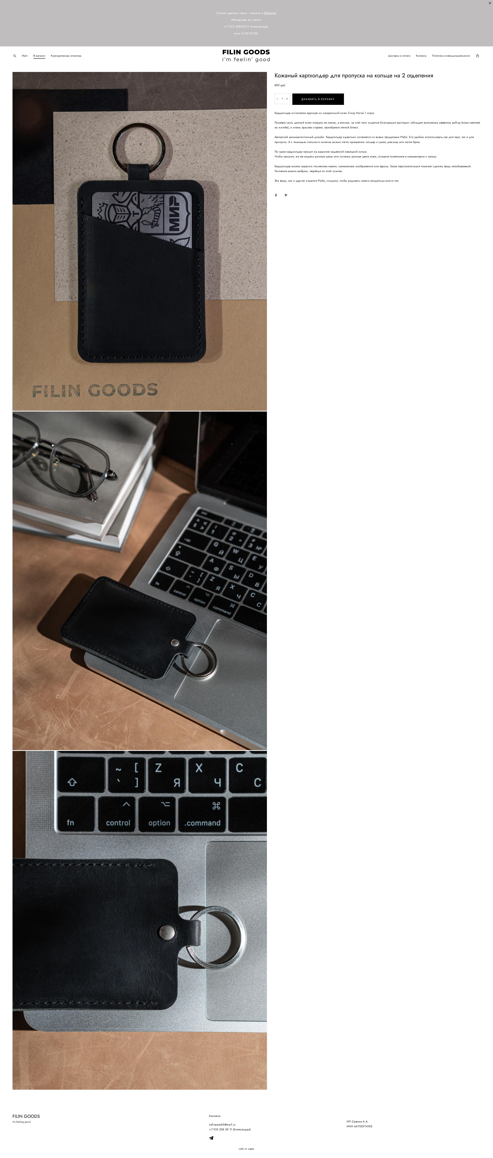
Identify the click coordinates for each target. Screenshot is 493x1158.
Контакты (421, 55)
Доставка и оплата (399, 55)
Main (25, 55)
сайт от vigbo (246, 1149)
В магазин (39, 55)
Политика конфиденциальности (451, 55)
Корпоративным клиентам (66, 55)
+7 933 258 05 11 (220, 1129)
